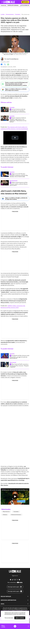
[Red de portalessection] (28, 596)
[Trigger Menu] (2, 2)
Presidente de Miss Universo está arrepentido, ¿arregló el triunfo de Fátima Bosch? (19, 357)
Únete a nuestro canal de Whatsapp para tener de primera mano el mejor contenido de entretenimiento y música (16, 84)
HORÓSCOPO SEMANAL (13, 5)
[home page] (15, 571)
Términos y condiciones (8, 609)
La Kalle (2, 14)
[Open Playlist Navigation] (28, 626)
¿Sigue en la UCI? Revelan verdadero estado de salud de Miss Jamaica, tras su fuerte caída (19, 175)
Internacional (13, 362)
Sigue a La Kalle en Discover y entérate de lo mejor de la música (16, 89)
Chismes (5, 514)
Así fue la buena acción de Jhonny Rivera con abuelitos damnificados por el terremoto (18, 110)
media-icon (15, 626)
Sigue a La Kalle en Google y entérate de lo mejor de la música (16, 198)
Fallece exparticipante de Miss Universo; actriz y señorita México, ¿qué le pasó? (19, 184)
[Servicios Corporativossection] (28, 600)
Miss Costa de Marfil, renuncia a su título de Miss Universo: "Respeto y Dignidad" (19, 365)
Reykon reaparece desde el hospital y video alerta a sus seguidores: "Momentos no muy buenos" (18, 119)
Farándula (17, 14)
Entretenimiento (10, 14)
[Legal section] (28, 603)
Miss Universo (6, 511)
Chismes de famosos (16, 514)
